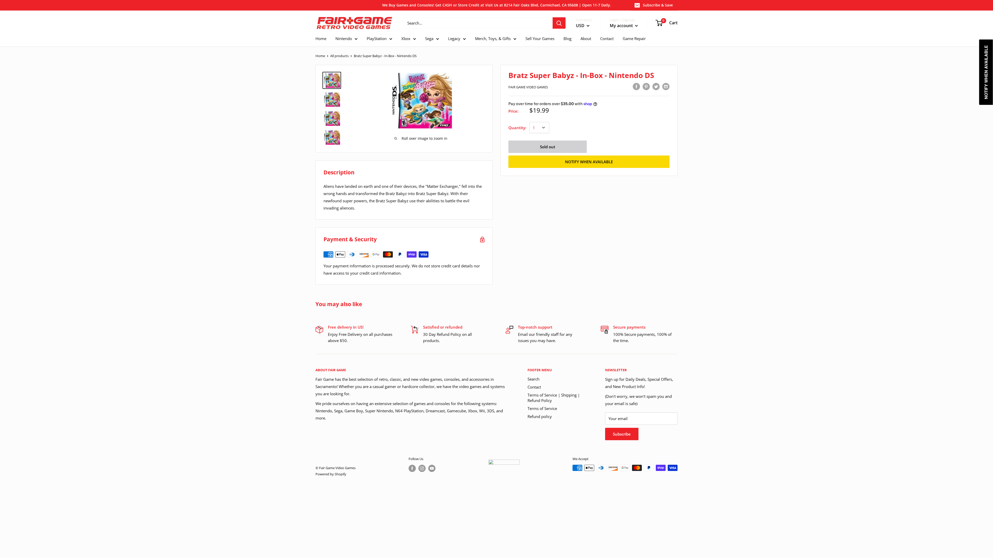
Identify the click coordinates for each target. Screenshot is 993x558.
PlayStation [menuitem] (377, 38)
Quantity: (517, 127)
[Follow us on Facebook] (412, 468)
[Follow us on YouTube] (431, 468)
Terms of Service (542, 408)
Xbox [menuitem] (405, 38)
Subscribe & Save (658, 5)
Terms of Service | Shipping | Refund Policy (554, 397)
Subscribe (622, 434)
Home (320, 55)
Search (533, 379)
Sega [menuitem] (429, 38)
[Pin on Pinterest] (646, 86)
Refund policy (540, 416)
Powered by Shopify (330, 474)
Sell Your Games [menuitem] (539, 38)
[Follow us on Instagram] (422, 468)
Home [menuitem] (320, 38)
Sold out (547, 146)
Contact (534, 387)
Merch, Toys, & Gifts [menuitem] (493, 38)
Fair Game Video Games (528, 87)
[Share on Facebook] (636, 86)
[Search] (559, 23)
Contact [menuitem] (607, 38)
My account (622, 25)
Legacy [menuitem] (454, 38)
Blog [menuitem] (567, 38)
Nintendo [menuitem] (343, 38)
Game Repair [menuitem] (634, 38)
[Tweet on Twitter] (656, 86)
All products (339, 55)
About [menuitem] (586, 38)
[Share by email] (665, 86)
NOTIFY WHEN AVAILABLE (589, 161)
